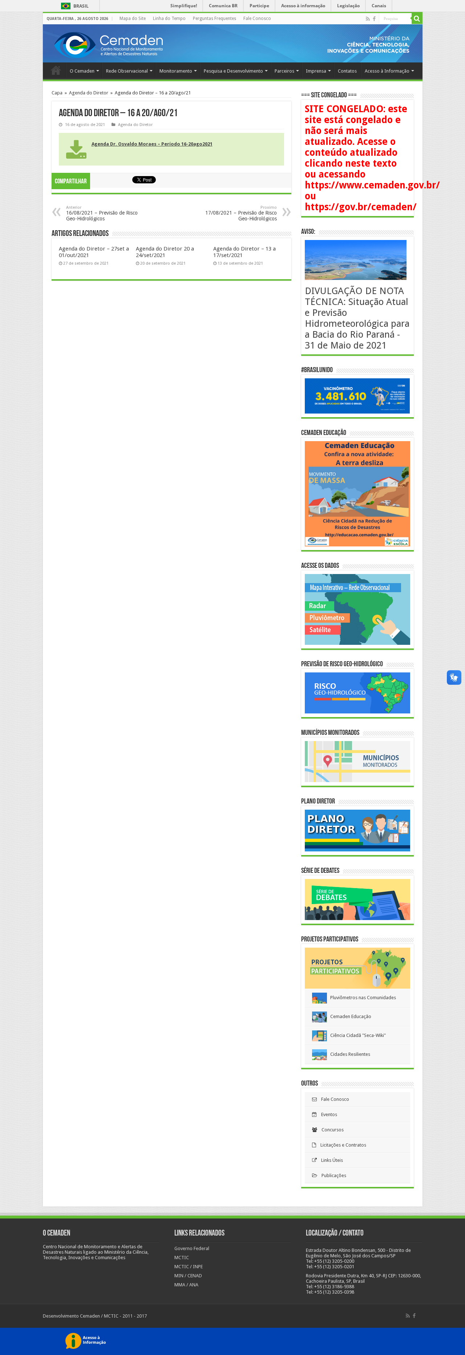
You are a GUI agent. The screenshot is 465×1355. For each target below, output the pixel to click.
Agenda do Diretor (88, 92)
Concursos (330, 1129)
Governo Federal (191, 1248)
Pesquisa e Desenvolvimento (233, 71)
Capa (57, 92)
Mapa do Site (133, 18)
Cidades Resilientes (348, 1054)
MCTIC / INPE (188, 1266)
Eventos (327, 1114)
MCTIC (181, 1257)
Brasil (73, 6)
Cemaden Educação (349, 1016)
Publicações (331, 1175)
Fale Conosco (257, 18)
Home (55, 70)
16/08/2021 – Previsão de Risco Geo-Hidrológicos (102, 213)
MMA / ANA (186, 1284)
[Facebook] (374, 19)
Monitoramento (175, 71)
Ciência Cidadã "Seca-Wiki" (356, 1035)
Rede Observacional (127, 71)
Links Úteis (330, 1160)
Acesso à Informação (387, 71)
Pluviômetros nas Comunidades (361, 997)
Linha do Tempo (169, 18)
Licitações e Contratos (341, 1145)
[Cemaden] (108, 44)
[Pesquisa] (417, 18)
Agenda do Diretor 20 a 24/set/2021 (165, 252)
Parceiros (284, 71)
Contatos (347, 71)
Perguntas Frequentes (214, 18)
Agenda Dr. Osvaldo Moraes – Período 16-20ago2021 (152, 144)
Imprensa (316, 71)
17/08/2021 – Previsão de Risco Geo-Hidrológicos (241, 213)
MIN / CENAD (188, 1275)
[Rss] (368, 19)
